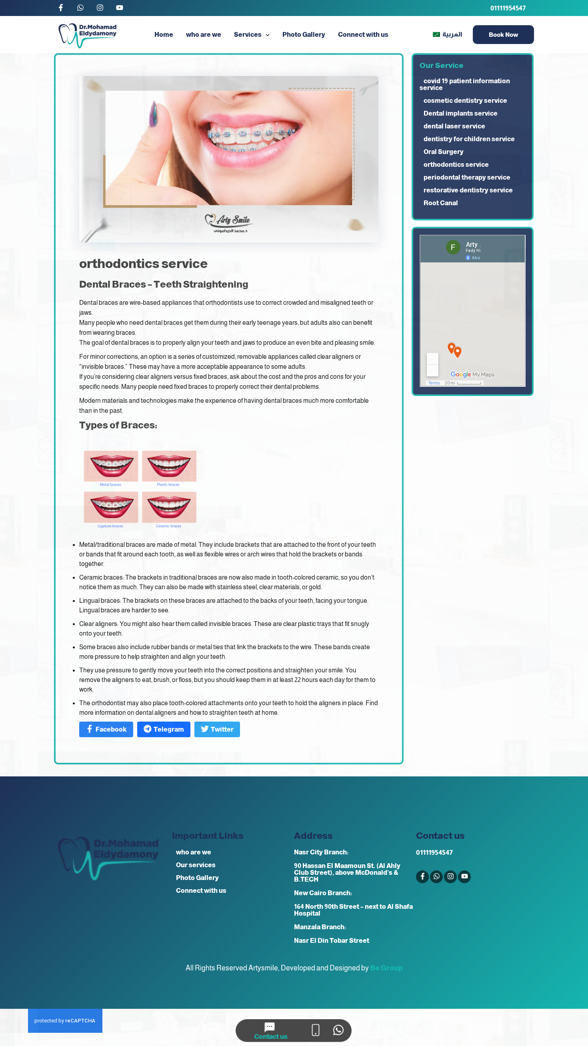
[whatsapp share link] (338, 1030)
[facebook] (61, 8)
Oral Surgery (444, 151)
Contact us (271, 1036)
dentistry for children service (469, 139)
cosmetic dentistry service (465, 100)
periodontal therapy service (467, 177)
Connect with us (363, 34)
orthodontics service (456, 164)
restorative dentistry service (468, 190)
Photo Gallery (303, 34)
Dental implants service (461, 113)
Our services (196, 865)
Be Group (386, 968)
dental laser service (454, 126)
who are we (203, 34)
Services (248, 34)
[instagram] (100, 8)
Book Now (503, 34)
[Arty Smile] (87, 35)
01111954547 (508, 8)
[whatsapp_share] (80, 8)
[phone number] (315, 1030)
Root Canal (441, 203)
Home (163, 34)
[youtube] (119, 8)
